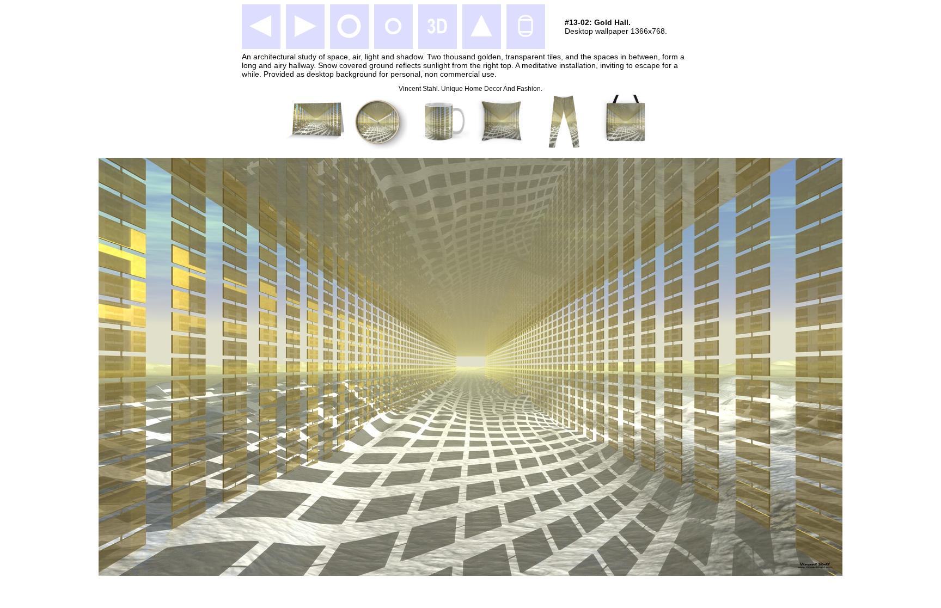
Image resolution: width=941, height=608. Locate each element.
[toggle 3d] (437, 36)
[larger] (349, 36)
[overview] (481, 36)
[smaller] (393, 36)
